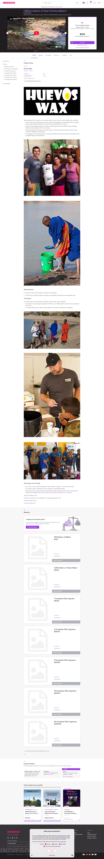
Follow (82, 42)
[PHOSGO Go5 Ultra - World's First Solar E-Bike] (32, 798)
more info (26, 70)
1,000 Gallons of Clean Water (11, 68)
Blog (74, 836)
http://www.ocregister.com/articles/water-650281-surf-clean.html (55, 492)
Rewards (5, 64)
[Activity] (90, 3)
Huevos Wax (28, 13)
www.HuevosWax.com (30, 503)
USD (77, 2)
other (45, 75)
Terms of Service (19, 854)
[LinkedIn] (16, 838)
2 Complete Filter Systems (10, 73)
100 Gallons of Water (9, 66)
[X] (10, 838)
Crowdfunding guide (66, 765)
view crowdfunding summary (82, 47)
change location (58, 6)
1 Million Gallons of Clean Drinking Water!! (45, 10)
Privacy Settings (28, 854)
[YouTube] (12, 838)
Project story (6, 61)
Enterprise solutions (92, 838)
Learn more (34, 775)
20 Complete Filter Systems (10, 79)
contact (31, 70)
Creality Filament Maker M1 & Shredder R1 (51, 813)
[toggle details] (41, 821)
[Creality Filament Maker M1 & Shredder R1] (52, 798)
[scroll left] (7, 33)
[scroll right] (66, 33)
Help (58, 765)
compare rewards (32, 527)
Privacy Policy (10, 854)
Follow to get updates (68, 776)
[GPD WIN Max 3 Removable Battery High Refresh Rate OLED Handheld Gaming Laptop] (71, 798)
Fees (88, 832)
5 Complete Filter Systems (10, 75)
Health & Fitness (28, 75)
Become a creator (91, 836)
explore (58, 787)
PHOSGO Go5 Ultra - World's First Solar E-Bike (31, 813)
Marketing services (91, 834)
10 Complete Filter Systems (10, 77)
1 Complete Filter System (10, 71)
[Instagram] (14, 838)
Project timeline (6, 83)
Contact (74, 832)
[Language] (84, 3)
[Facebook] (8, 838)
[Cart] (87, 3)
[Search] (43, 2)
